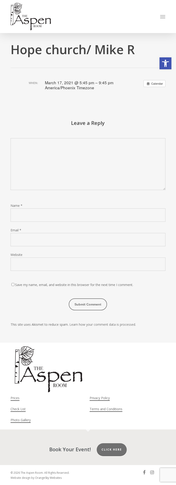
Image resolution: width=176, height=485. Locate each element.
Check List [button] (18, 409)
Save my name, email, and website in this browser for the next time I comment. (74, 285)
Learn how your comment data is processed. (102, 324)
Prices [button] (15, 398)
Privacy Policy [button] (100, 398)
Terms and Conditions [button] (106, 409)
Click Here (112, 449)
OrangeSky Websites (48, 478)
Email (16, 230)
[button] (165, 63)
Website (16, 254)
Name (16, 205)
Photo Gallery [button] (21, 420)
